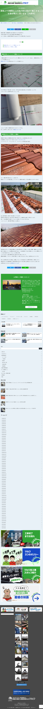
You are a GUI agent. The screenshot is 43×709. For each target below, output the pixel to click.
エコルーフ (12, 316)
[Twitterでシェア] (10, 29)
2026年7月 (22, 418)
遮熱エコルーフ (4, 61)
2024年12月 (22, 452)
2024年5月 (22, 465)
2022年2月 (22, 513)
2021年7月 (22, 526)
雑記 (22, 376)
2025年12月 (22, 430)
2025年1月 (22, 450)
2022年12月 (22, 495)
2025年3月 (22, 447)
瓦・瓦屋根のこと (22, 369)
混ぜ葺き (9, 318)
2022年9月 (22, 500)
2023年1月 (22, 493)
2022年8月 (22, 502)
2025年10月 (22, 434)
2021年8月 (22, 524)
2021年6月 (22, 527)
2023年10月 (22, 477)
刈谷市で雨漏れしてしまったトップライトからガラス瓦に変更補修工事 (19, 382)
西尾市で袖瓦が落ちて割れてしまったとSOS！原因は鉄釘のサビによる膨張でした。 (21, 395)
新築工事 (3, 318)
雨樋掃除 (22, 366)
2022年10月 (22, 499)
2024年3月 (22, 468)
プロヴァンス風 (19, 316)
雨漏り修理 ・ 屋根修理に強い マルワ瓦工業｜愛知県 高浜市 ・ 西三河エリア (23, 707)
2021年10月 (22, 520)
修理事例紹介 (22, 355)
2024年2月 (22, 470)
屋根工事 (36, 316)
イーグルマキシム (20, 139)
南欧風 (31, 316)
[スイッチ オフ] (40, 2)
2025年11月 (22, 432)
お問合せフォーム (14, 263)
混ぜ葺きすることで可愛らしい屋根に (10, 46)
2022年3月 (22, 511)
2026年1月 (22, 429)
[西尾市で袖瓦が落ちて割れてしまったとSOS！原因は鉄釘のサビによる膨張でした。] (3, 397)
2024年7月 (22, 461)
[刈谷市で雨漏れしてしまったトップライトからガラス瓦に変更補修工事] (3, 384)
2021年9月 (22, 522)
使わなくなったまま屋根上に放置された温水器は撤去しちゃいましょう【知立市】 (21, 408)
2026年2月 (22, 427)
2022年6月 (22, 506)
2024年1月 (22, 472)
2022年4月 (22, 509)
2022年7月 (22, 504)
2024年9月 (22, 457)
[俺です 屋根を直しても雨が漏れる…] (18, 617)
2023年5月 (22, 486)
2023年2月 (22, 491)
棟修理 (22, 360)
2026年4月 (22, 423)
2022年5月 (22, 508)
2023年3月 (22, 490)
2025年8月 (22, 438)
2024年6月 (22, 463)
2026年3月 (22, 425)
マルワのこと (22, 353)
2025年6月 (22, 441)
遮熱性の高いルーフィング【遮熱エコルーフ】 (12, 45)
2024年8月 (22, 459)
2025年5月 (22, 443)
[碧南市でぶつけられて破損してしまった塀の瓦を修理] (3, 403)
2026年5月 (22, 421)
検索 (2, 346)
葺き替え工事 (22, 362)
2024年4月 (22, 466)
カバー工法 (22, 357)
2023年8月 (22, 481)
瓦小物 (22, 371)
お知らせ (22, 351)
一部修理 (22, 358)
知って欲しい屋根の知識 (22, 373)
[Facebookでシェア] (17, 29)
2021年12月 (22, 517)
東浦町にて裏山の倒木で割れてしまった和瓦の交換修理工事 (17, 389)
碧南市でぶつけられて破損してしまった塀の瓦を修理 (15, 401)
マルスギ (26, 316)
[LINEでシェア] (25, 29)
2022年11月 (22, 497)
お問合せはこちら (31, 306)
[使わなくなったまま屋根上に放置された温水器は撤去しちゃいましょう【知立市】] (3, 410)
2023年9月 (22, 479)
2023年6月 (22, 484)
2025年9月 (22, 436)
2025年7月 (22, 439)
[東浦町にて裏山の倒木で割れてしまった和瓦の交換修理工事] (3, 390)
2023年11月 (22, 475)
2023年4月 (22, 488)
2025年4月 (22, 445)
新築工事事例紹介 (22, 367)
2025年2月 (22, 448)
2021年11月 (22, 518)
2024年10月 (22, 456)
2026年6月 (22, 420)
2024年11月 (22, 454)
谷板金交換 (22, 364)
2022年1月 (22, 515)
